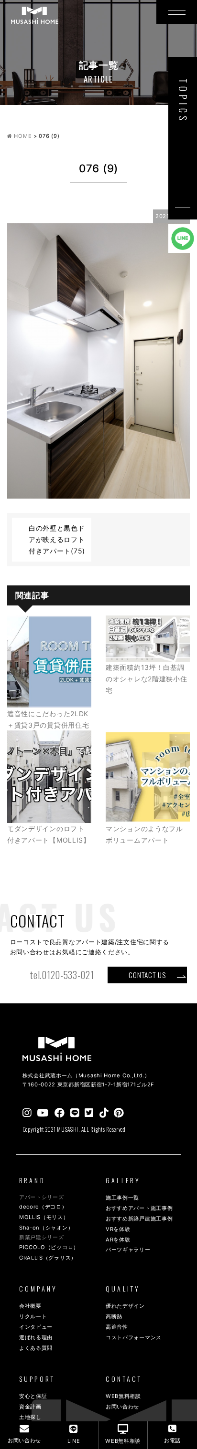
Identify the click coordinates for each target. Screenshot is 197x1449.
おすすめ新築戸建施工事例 (139, 1218)
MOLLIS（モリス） (44, 1217)
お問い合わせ (122, 1406)
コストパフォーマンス (134, 1337)
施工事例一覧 (122, 1197)
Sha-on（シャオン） (46, 1227)
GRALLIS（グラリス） (48, 1257)
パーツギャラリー (128, 1249)
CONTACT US (147, 974)
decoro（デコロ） (43, 1206)
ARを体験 (118, 1239)
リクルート (33, 1316)
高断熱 (114, 1316)
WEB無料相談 (123, 1396)
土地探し (30, 1417)
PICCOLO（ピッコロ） (49, 1247)
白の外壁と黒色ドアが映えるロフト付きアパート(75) (57, 539)
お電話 (172, 1440)
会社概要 (30, 1306)
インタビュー (36, 1327)
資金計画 (30, 1406)
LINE (73, 1441)
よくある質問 (36, 1348)
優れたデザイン (125, 1306)
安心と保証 (33, 1396)
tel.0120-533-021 (62, 975)
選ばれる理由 (36, 1337)
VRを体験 (118, 1229)
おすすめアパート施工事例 (139, 1208)
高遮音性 (117, 1327)
